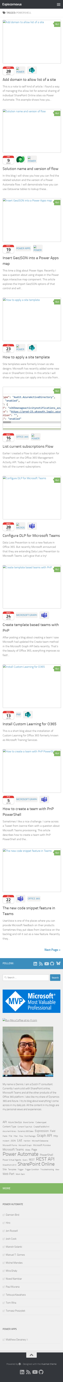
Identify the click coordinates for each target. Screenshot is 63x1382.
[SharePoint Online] (32, 70)
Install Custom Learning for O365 (29, 724)
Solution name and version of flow (30, 168)
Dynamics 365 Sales (25, 1131)
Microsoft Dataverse (40, 1141)
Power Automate (20, 1154)
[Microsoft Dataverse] (20, 159)
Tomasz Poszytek (15, 1310)
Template (12, 1169)
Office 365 (22, 436)
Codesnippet (41, 1122)
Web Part (8, 1174)
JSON (13, 1140)
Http (55, 1136)
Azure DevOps (15, 1122)
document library (9, 1131)
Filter (16, 1136)
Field (52, 1131)
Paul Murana (12, 1286)
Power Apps (23, 248)
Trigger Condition (32, 1169)
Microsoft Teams (13, 1149)
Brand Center (28, 1122)
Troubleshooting (47, 1169)
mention (27, 1141)
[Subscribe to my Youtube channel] (46, 964)
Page (34, 1149)
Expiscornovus (12, 4)
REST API (45, 1159)
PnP (18, 714)
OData (27, 1150)
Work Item (20, 1174)
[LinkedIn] (35, 964)
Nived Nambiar (14, 1278)
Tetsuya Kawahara (16, 1294)
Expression (42, 1131)
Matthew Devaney (16, 1339)
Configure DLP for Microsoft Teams (31, 535)
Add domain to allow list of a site (29, 79)
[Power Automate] (20, 70)
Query (25, 1160)
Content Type (9, 1126)
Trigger (21, 1169)
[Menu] (58, 4)
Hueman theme (49, 1364)
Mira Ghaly (11, 1270)
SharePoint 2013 (9, 1165)
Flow (21, 1136)
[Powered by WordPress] (20, 1364)
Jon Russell (12, 1230)
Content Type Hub (25, 1126)
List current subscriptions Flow (28, 446)
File (10, 1136)
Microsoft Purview (42, 1145)
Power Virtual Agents (12, 1160)
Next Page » (52, 950)
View (57, 1169)
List (19, 1140)
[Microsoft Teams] (32, 526)
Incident (6, 1141)
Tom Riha (11, 1302)
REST (32, 1159)
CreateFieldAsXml (41, 1126)
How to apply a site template (26, 357)
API (5, 1122)
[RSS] (41, 964)
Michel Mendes (14, 1262)
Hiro (8, 1222)
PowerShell (46, 1154)
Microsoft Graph (26, 615)
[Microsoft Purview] (20, 526)
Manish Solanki (14, 1246)
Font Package (30, 1136)
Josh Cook (11, 1238)
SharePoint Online (36, 1164)
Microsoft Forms (10, 1145)
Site (5, 1169)
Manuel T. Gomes (15, 1254)
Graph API (44, 1135)
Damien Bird (12, 1214)
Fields (5, 1136)
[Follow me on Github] (52, 964)
